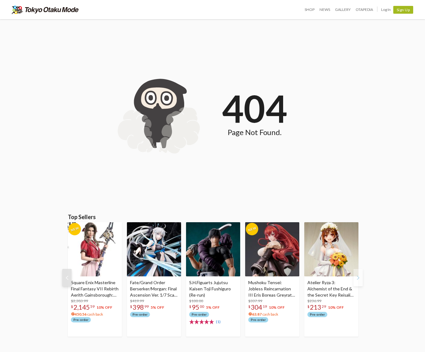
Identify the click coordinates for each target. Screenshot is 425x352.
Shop (310, 9)
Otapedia (364, 9)
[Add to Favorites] (114, 228)
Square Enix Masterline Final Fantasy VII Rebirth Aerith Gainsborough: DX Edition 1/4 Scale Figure (95, 289)
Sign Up (403, 9)
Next (358, 277)
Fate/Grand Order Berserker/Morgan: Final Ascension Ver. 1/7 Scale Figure (154, 289)
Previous (67, 277)
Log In (386, 9)
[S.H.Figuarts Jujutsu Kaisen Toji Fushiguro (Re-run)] (213, 249)
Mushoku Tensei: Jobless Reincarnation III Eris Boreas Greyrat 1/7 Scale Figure (270, 289)
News (325, 9)
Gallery (343, 9)
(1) (218, 321)
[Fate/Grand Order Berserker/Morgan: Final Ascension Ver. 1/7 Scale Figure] (154, 249)
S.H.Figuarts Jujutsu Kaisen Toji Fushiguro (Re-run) (210, 289)
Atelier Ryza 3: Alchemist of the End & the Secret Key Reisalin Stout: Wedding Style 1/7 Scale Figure (330, 289)
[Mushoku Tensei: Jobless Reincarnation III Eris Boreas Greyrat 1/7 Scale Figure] (272, 249)
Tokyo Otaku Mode (45, 9)
